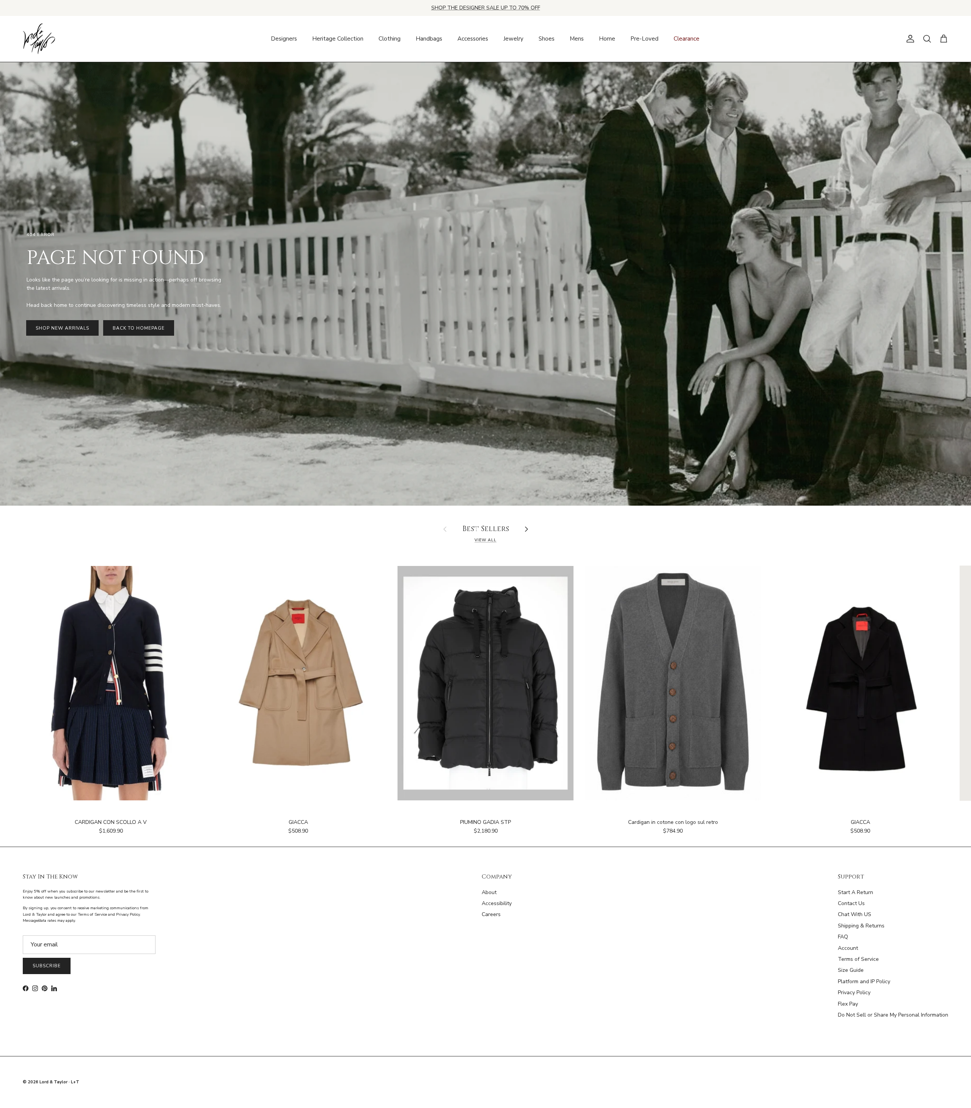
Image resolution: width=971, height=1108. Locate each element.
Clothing (390, 38)
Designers (284, 38)
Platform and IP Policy (864, 981)
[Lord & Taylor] (39, 39)
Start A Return (855, 892)
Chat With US (854, 914)
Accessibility (497, 903)
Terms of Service (858, 959)
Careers (491, 914)
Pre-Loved (644, 38)
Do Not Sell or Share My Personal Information (893, 1014)
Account (848, 948)
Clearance (686, 38)
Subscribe (47, 966)
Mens (577, 38)
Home (607, 38)
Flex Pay (848, 1003)
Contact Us (851, 903)
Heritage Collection (337, 38)
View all (485, 540)
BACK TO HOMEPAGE (138, 328)
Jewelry (513, 38)
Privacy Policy (854, 992)
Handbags (429, 38)
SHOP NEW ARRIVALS (62, 328)
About (489, 892)
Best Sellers (485, 529)
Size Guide (851, 970)
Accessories (472, 38)
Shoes (547, 38)
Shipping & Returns (861, 925)
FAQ (843, 936)
